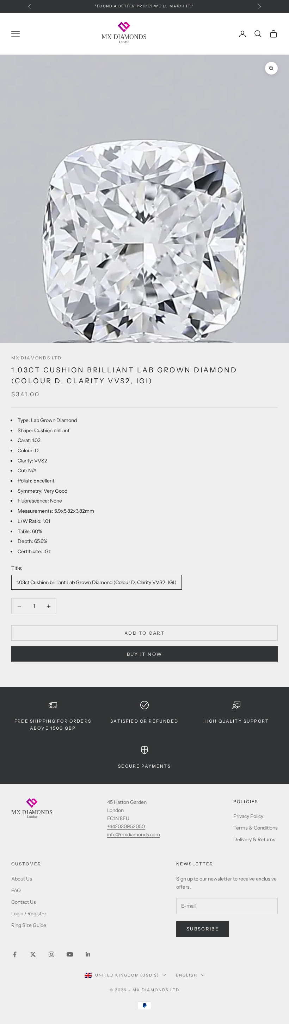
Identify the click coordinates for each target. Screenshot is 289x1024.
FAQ (16, 890)
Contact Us (23, 902)
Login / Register (28, 913)
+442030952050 (126, 826)
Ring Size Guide (28, 925)
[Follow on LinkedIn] (88, 954)
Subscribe (202, 929)
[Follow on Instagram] (51, 954)
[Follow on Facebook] (14, 954)
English (186, 975)
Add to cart (144, 633)
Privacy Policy (248, 816)
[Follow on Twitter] (33, 954)
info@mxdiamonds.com (133, 834)
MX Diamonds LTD (36, 357)
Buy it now (144, 654)
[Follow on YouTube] (69, 954)
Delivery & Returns (254, 839)
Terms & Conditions (255, 828)
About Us (21, 879)
